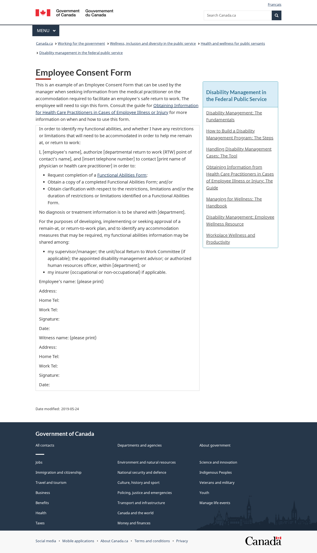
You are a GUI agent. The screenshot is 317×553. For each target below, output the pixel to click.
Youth (204, 492)
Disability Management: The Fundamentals (234, 116)
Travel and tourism (51, 482)
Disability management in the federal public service (81, 52)
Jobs (39, 462)
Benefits (42, 502)
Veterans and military (216, 482)
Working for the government (81, 43)
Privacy (182, 541)
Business (43, 492)
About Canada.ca (114, 541)
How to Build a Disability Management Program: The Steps (239, 134)
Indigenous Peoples (215, 472)
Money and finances (134, 523)
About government (215, 445)
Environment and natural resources (147, 462)
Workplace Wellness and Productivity (230, 238)
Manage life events (214, 502)
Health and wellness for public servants (233, 43)
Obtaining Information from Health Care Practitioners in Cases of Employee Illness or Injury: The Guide (240, 177)
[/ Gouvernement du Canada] (74, 13)
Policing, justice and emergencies (145, 492)
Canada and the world (136, 513)
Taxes (40, 523)
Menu (44, 30)
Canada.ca (44, 43)
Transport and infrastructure (141, 502)
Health (41, 513)
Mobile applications (78, 541)
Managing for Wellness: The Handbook (234, 202)
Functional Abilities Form (121, 175)
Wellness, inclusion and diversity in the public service (153, 43)
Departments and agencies (140, 445)
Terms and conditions (152, 541)
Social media (46, 541)
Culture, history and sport (139, 482)
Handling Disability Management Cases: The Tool (238, 152)
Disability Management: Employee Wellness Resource (240, 220)
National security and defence (142, 472)
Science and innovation (218, 462)
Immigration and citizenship (59, 472)
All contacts (45, 445)
